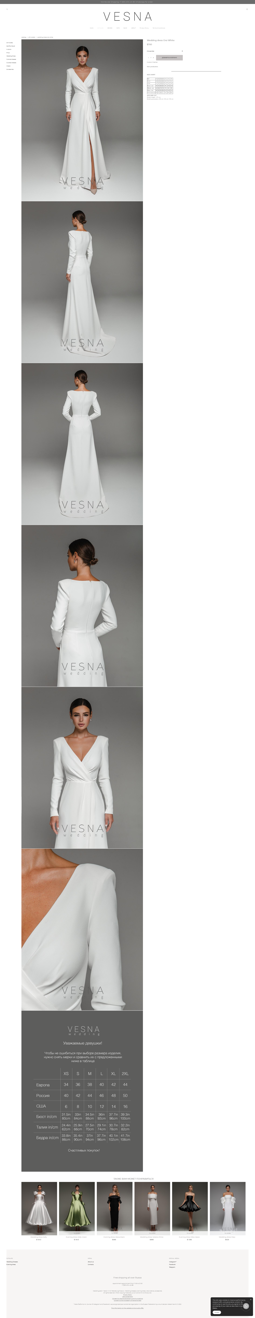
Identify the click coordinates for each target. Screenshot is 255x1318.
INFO (118, 28)
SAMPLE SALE (10, 46)
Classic (8, 66)
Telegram (172, 1267)
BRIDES (110, 28)
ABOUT (133, 28)
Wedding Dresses (12, 1262)
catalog (23, 37)
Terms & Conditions (159, 28)
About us (91, 1262)
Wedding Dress (11, 56)
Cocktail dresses (11, 62)
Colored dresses (11, 59)
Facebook (172, 1264)
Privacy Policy (144, 28)
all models (31, 37)
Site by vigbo (10, 1313)
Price (8, 52)
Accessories (10, 69)
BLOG (125, 28)
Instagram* (172, 1262)
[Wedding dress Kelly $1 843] (39, 1208)
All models (9, 42)
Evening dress (11, 1264)
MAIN (91, 28)
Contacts (91, 1264)
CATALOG (100, 28)
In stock (8, 49)
